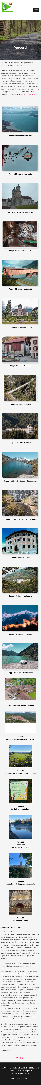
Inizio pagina (20, 1057)
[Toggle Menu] (36, 10)
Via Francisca (9, 13)
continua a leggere (31, 94)
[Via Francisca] (7, 7)
